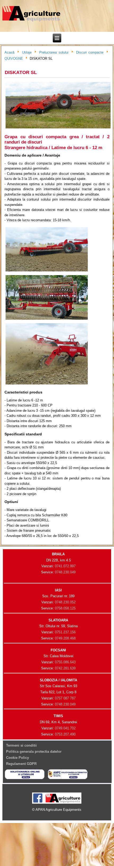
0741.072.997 (65, 566)
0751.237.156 (65, 632)
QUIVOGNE (14, 58)
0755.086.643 (65, 662)
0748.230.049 (65, 572)
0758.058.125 (65, 608)
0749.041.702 (65, 728)
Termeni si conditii (21, 745)
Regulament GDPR (21, 764)
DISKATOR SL (21, 72)
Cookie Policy (17, 758)
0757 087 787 (65, 698)
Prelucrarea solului (53, 52)
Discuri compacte (89, 52)
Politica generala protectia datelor (34, 752)
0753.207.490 (65, 734)
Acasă (9, 52)
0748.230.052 (65, 602)
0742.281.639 (65, 668)
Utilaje (27, 52)
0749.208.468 (65, 638)
